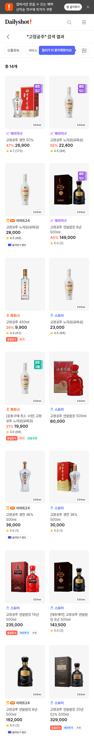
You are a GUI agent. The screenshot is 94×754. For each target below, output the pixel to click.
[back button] (8, 37)
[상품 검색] (69, 22)
